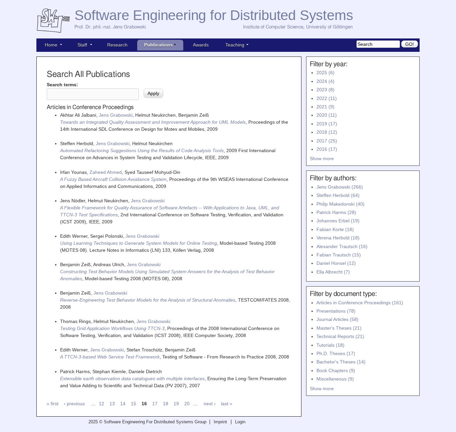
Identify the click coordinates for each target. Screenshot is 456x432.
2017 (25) (326, 140)
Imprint (220, 422)
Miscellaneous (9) (335, 379)
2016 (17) (326, 149)
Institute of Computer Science (273, 27)
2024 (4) (325, 81)
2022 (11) (326, 98)
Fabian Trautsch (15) (338, 254)
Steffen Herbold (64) (338, 195)
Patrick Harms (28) (336, 212)
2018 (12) (326, 132)
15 (133, 403)
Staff (82, 44)
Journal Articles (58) (337, 319)
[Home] (55, 20)
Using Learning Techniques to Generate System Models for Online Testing (138, 243)
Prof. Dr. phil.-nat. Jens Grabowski (110, 27)
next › (210, 403)
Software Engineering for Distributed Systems (213, 15)
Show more (322, 158)
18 (165, 403)
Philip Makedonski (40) (340, 204)
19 (176, 403)
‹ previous (74, 403)
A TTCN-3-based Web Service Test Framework (110, 356)
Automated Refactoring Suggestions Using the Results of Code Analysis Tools (142, 150)
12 (101, 403)
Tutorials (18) (330, 345)
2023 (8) (325, 89)
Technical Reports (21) (340, 336)
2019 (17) (326, 123)
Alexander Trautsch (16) (342, 246)
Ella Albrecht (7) (333, 272)
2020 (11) (326, 115)
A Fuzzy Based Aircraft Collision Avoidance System (113, 179)
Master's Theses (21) (339, 328)
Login (240, 422)
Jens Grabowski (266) (339, 187)
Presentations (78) (336, 311)
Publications (158, 44)
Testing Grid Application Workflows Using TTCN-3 (112, 328)
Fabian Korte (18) (335, 229)
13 (112, 403)
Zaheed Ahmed (105, 172)
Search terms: (62, 84)
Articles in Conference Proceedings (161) (359, 302)
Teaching (234, 44)
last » (226, 403)
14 (123, 403)
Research (117, 44)
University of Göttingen (329, 27)
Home (51, 44)
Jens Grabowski (116, 115)
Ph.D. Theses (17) (335, 353)
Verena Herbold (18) (338, 237)
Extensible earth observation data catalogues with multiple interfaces (132, 378)
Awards (201, 44)
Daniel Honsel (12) (336, 263)
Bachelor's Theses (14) (341, 361)
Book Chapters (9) (335, 370)
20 (187, 403)
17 (155, 403)
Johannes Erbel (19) (338, 220)
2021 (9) (325, 106)
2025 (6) (325, 72)
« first (52, 403)
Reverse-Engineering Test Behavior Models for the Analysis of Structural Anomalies (147, 300)
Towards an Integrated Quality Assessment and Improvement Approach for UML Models (153, 122)
